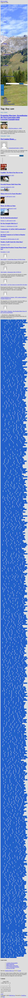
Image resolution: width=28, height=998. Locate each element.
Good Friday (10, 603)
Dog (18, 521)
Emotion (16, 542)
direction (21, 514)
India (11, 642)
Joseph (16, 661)
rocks (9, 821)
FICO (6, 568)
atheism (12, 375)
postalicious (22, 775)
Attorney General (9, 377)
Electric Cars (3, 539)
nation (2, 728)
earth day (5, 527)
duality (18, 526)
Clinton (6, 459)
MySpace (15, 726)
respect (22, 813)
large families (19, 672)
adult (8, 334)
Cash (22, 427)
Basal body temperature (11, 390)
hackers (14, 616)
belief (20, 394)
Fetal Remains (21, 567)
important (23, 640)
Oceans (24, 743)
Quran (20, 798)
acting (9, 330)
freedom (2, 585)
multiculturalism (18, 723)
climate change (20, 458)
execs (17, 555)
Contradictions (10, 480)
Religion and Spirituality (9, 808)
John (4, 659)
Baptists (25, 388)
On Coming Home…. (8, 139)
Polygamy (15, 773)
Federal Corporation (17, 563)
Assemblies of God (11, 372)
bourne (21, 411)
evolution (25, 553)
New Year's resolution (17, 735)
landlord (23, 671)
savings (24, 832)
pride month (22, 785)
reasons (15, 804)
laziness (6, 675)
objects (20, 743)
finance (2, 569)
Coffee (16, 461)
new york (24, 735)
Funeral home (11, 590)
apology (11, 363)
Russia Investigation (14, 826)
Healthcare (3, 620)
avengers (12, 380)
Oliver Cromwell (13, 745)
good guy (15, 603)
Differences (3, 514)
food (14, 577)
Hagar (17, 616)
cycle (8, 497)
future (2, 591)
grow (19, 614)
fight (9, 568)
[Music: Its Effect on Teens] (3, 203)
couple (22, 484)
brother (8, 415)
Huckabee (6, 633)
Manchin (25, 693)
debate (11, 501)
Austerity (6, 378)
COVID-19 (3, 487)
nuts (11, 741)
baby (22, 381)
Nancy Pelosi (7, 727)
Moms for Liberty (5, 717)
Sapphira (3, 832)
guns (25, 615)
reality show (24, 803)
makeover (7, 693)
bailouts (16, 385)
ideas (19, 637)
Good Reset (18, 604)
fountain (19, 581)
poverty (5, 777)
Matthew (3, 700)
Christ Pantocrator (16, 440)
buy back (23, 418)
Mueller (13, 723)
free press (16, 583)
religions (18, 808)
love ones (14, 691)
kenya (25, 666)
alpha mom (3, 342)
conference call (13, 473)
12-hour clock (19, 320)
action (12, 330)
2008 (22, 321)
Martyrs (9, 697)
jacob (22, 653)
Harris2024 (6, 617)
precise (23, 778)
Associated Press (8, 373)
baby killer (9, 382)
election (8, 534)
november (23, 740)
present (17, 781)
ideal (16, 637)
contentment (17, 479)
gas (12, 593)
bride (19, 414)
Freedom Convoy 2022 (10, 585)
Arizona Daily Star (9, 368)
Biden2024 (19, 399)
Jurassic (24, 663)
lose (1, 691)
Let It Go (16, 679)
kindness (12, 668)
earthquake (10, 527)
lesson (8, 679)
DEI (19, 505)
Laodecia (11, 672)
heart (7, 620)
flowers (12, 576)
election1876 (9, 536)
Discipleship (24, 516)
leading (2, 676)
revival (17, 817)
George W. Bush (20, 595)
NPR (2, 741)
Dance (24, 497)
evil (22, 553)
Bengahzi (7, 395)
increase (8, 642)
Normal (14, 739)
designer (2, 513)
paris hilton (13, 755)
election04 (8, 535)
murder (12, 725)
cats (5, 429)
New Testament (7, 735)
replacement (23, 811)
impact (13, 640)
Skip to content (4, 1)
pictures (23, 766)
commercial (8, 466)
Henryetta (16, 621)
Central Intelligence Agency (7, 431)
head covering (8, 619)
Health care (17, 619)
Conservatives (13, 476)
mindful (17, 711)
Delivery (10, 506)
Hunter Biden (18, 634)
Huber (2, 633)
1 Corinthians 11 (4, 320)
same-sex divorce (20, 829)
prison (6, 787)
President (8, 782)
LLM (16, 687)
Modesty (16, 715)
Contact (5, 43)
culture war (22, 495)
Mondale (16, 717)
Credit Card (23, 488)
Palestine (18, 752)
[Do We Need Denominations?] (5, 215)
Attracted (15, 377)
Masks (20, 697)
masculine (16, 697)
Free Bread (11, 583)
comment (15, 465)
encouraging (3, 543)
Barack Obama (5, 389)
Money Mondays (10, 718)
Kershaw (6, 667)
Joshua (20, 661)
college (6, 462)
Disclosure (5, 65)
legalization (7, 678)
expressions (22, 556)
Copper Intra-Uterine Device (18, 482)
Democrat (8, 508)
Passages (18, 755)
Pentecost (19, 760)
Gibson (6, 598)
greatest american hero (22, 611)
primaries (3, 786)
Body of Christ (12, 406)
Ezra (13, 557)
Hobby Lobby (24, 624)
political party (22, 772)
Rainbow (25, 799)
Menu (2, 90)
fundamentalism (8, 589)
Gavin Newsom (23, 593)
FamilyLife (3, 561)
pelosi (24, 758)
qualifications (24, 796)
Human (10, 633)
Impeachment (18, 640)
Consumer (17, 478)
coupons (6, 486)
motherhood (9, 722)
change (7, 432)
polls (12, 773)
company (13, 470)
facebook (16, 557)
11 (22, 148)
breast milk (12, 414)
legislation (12, 678)
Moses (21, 721)
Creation (21, 487)
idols (8, 638)
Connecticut (11, 475)
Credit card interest (12, 489)
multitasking (3, 725)
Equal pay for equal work (6, 548)
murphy (16, 725)
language (3, 672)
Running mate (23, 824)
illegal (12, 638)
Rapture (20, 800)
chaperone (11, 432)
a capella (24, 322)
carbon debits (8, 425)
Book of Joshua (10, 407)
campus (11, 422)
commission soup (15, 466)
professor (3, 790)
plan (2, 769)
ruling (18, 824)
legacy (25, 676)
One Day (19, 747)
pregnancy (3, 779)
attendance (24, 376)
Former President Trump (6, 580)
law (25, 674)
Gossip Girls (20, 607)
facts (20, 557)
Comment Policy (7, 54)
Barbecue (18, 389)
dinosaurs (11, 514)
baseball (19, 390)
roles (18, 821)
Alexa (2, 339)
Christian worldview (18, 446)
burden (19, 416)
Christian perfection (5, 445)
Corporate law (8, 483)
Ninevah (17, 738)
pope (2, 774)
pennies (14, 760)
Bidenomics (3, 401)
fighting (12, 568)
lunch (23, 691)
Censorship (18, 429)
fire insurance (5, 570)
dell (13, 506)
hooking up (3, 631)
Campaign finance (5, 422)
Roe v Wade (13, 821)
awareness (3, 381)
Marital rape (23, 694)
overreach (3, 752)
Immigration (3, 640)
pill (8, 768)
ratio (13, 802)
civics (22, 454)
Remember (3, 809)
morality (17, 719)
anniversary (6, 356)
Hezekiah (3, 623)
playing (11, 770)
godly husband (14, 602)
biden (10, 399)
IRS (21, 651)
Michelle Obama (22, 709)
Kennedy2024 (21, 666)
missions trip (14, 714)
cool (7, 482)
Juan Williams (13, 662)
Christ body (8, 440)
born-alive (17, 411)
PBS (11, 758)
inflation (24, 645)
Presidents (3, 785)
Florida (8, 576)
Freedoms (17, 586)
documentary (18, 520)
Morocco (7, 721)
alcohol (25, 338)
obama (24, 741)
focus (23, 576)
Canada (14, 422)
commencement (8, 465)
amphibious (10, 352)
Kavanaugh (3, 666)
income (4, 642)
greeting (10, 614)
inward (7, 651)
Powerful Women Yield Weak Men (11, 184)
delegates (22, 505)
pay (23, 757)
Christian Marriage (5, 444)
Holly (21, 625)
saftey (2, 829)
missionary (8, 714)
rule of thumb (13, 824)
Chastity (6, 435)
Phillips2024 (8, 765)
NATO (13, 730)
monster (21, 718)
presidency (3, 782)
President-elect (15, 783)
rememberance (9, 809)
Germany (3, 598)
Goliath (2, 603)
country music (18, 484)
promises (3, 791)
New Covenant (14, 732)
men (6, 706)
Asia (25, 371)
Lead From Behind (14, 675)
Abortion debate (15, 326)
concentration (19, 471)
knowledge (14, 671)
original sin (17, 749)
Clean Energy (19, 457)
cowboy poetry (9, 487)
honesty (20, 629)
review (14, 817)
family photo (16, 560)
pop (26, 773)
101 (9, 320)
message (18, 708)
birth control (23, 402)
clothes (22, 459)
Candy (6, 423)
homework (3, 629)
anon (18, 356)
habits (10, 616)
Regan (10, 807)
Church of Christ (17, 453)
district (21, 517)
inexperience (24, 644)
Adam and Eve (12, 331)
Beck (15, 393)
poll (10, 773)
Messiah (22, 708)
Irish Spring (17, 651)
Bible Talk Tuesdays (13, 398)
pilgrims (5, 768)
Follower (6, 577)
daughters (3, 500)
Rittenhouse (3, 820)
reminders (3, 811)
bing (6, 402)
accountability (12, 329)
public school (20, 795)
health (12, 619)
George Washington (5, 597)
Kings (6, 671)
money (19, 717)
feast (12, 563)
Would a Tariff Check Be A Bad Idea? (12, 242)
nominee (11, 739)
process (10, 789)
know (10, 671)
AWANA (20, 380)
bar (1, 389)
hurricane (24, 634)
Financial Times (22, 569)
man (18, 693)
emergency (14, 540)
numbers (8, 741)
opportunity (20, 748)
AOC (14, 362)
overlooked (17, 751)
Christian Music (13, 444)
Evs (1, 555)
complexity (3, 471)
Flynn (17, 576)
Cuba (11, 493)
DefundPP (15, 505)
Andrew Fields (11, 354)
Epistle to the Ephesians (6, 547)
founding (7, 581)
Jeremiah (3, 657)
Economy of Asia (9, 530)
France (2, 583)
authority (15, 378)
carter (20, 427)
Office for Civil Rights (9, 744)
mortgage (11, 721)
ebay (20, 527)
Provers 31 (13, 794)
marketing (14, 696)
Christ (4, 440)
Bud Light (15, 415)
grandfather (21, 610)
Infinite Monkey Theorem (16, 645)
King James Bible (13, 670)
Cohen (25, 461)
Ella (5, 540)
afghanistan (13, 335)
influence (3, 646)
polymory (20, 773)
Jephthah (22, 655)
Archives (5, 32)
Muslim (7, 726)
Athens (18, 375)
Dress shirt (14, 525)
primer (6, 786)
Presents (21, 781)
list (19, 685)
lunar (20, 691)
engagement (17, 543)
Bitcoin (13, 403)
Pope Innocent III (7, 774)
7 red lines (14, 322)
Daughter (21, 499)
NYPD (14, 741)
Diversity (3, 518)
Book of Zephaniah (18, 409)
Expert (17, 556)
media (14, 702)
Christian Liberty (17, 442)
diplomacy (16, 514)
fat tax (13, 561)
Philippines (24, 764)
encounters (21, 542)
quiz (14, 798)
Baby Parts (15, 382)
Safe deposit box (22, 828)
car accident (23, 424)
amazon (2, 343)
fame (2, 560)
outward (13, 751)
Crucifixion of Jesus (5, 493)
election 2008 (14, 534)
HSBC (24, 632)
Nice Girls (24, 736)
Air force (13, 337)
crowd (19, 492)
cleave (11, 458)
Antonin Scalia (9, 362)
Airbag (17, 337)
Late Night (15, 674)
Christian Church (17, 441)
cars (17, 427)
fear (10, 563)
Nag (25, 726)
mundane (8, 725)
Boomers (20, 410)
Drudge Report (7, 526)
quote (17, 798)
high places (11, 623)
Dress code (9, 525)
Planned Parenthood (10, 769)
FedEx (18, 564)
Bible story (21, 397)
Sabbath (24, 826)
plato (2, 770)
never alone (8, 732)
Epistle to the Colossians (20, 546)
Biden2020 (14, 399)
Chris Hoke (20, 439)
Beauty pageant (9, 393)
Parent (16, 753)
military (11, 711)
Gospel (22, 606)
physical (7, 766)
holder (2, 625)
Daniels (9, 499)
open (9, 748)
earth (2, 527)
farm (7, 561)
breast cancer (6, 414)
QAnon (18, 796)
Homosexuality (14, 629)
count (9, 484)
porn (26, 774)
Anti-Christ (11, 359)
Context (25, 479)
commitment (3, 467)
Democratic (3, 509)
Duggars (22, 526)
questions (11, 798)
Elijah (12, 539)
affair (2, 335)
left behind (21, 676)
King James (6, 670)
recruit (22, 805)
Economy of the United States (16, 531)
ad (5, 331)
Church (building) (8, 452)
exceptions (13, 555)
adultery (11, 334)
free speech (21, 583)
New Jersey (7, 734)
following (10, 577)
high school (16, 623)
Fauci (5, 563)
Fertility (16, 567)
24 (5, 322)
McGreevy (21, 701)
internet (22, 647)
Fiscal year (19, 574)
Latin (19, 674)
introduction (17, 650)
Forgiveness (11, 578)
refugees (7, 807)
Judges (17, 663)
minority (11, 713)
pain (13, 752)
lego (22, 678)
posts (2, 777)
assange (5, 372)
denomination (13, 510)
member (23, 704)
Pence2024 (6, 760)
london (19, 688)
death (2, 501)
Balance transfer (21, 385)
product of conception (21, 789)
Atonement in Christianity (9, 376)
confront (2, 474)
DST (15, 526)
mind (14, 711)
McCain (6, 701)
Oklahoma (18, 744)
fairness (2, 559)
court (10, 486)
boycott (11, 412)
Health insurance (23, 619)
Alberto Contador (19, 338)
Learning (11, 676)
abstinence (7, 328)
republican (7, 812)
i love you (7, 637)
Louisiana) (7, 691)
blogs (2, 406)
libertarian (22, 680)
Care (12, 425)
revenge (10, 817)
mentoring (3, 708)
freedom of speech (10, 586)
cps (14, 487)
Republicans (3, 813)
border (24, 410)
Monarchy (11, 717)
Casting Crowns (10, 428)
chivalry (19, 437)
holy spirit (15, 627)
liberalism (17, 680)
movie (21, 722)
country (12, 484)
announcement (13, 356)
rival (7, 820)
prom (17, 790)
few (1, 568)
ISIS (5, 653)
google (2, 606)
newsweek (12, 736)
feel (21, 564)
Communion (23, 469)
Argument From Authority (21, 367)
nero (21, 731)
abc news (21, 324)
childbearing (3, 437)
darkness (13, 499)
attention (2, 377)
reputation (8, 813)
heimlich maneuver (5, 621)
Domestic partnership (14, 522)
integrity (15, 646)
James (25, 653)
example (4, 555)
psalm (25, 794)
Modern (12, 715)
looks (22, 688)
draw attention (23, 523)
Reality (13, 803)
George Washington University (17, 597)
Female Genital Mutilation (10, 565)
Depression (8, 512)
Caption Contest (12, 424)
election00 (3, 535)
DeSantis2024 (14, 512)
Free (8, 583)
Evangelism (8, 553)
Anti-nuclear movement (6, 360)
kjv (8, 671)
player (8, 770)
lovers (17, 691)
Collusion (16, 462)
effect (18, 533)
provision (22, 794)
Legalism (3, 678)
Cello (15, 429)
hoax (19, 624)
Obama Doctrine (4, 743)
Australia (10, 378)
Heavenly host (15, 620)
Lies (9, 683)
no (25, 738)
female (2, 565)
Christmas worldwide (12, 450)
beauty (4, 393)
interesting (5, 647)
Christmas (17, 449)
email (7, 540)
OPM (16, 748)
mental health (17, 706)
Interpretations (4, 649)
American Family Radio (9, 348)
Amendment (3, 345)
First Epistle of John (10, 573)
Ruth (21, 826)
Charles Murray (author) (12, 433)
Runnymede (3, 825)
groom (15, 614)
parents (6, 755)
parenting (3, 755)
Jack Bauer (18, 653)
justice (3, 664)
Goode (22, 604)
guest (13, 615)
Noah (2, 739)
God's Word (3, 602)
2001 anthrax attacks (13, 321)
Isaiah (2, 653)
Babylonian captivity (5, 384)
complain (23, 470)
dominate (22, 522)
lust (25, 691)
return (2, 817)
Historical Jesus (11, 624)
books (24, 409)
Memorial (8, 705)
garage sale (15, 591)
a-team (8, 324)
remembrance (16, 809)
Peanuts (21, 758)
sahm (5, 829)
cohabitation (20, 461)
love (11, 691)
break (2, 414)
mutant (10, 726)
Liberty (2, 681)
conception (24, 471)
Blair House (3, 405)
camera (20, 420)
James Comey (4, 654)
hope (11, 631)
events (15, 553)
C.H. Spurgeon (14, 419)
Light (11, 684)
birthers (9, 403)
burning (23, 416)
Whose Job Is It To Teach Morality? (11, 193)
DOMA (7, 522)
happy (2, 617)
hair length (23, 616)
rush (7, 825)
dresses (19, 525)
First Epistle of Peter (20, 573)
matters (24, 698)
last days (10, 674)
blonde (4, 406)
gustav (2, 616)
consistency (19, 476)
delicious (3, 506)
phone (12, 765)
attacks (20, 376)
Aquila (14, 365)
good (5, 603)
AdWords (23, 334)
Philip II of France (17, 764)
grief (13, 614)
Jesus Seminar (9, 658)
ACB (19, 328)
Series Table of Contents (9, 76)
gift (13, 598)
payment (8, 758)
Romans (2, 822)
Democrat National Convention (18, 508)
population (17, 774)
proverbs (3, 794)
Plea (15, 770)
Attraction (19, 377)
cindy (16, 454)
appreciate (10, 365)
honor (23, 629)
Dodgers (14, 521)
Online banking (4, 748)
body (8, 406)
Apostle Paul (12, 364)
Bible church (22, 395)
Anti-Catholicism (4, 359)
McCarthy (11, 701)
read (23, 802)
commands (16, 463)
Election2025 (10, 538)
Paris (10, 755)
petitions (2, 764)
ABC (17, 324)
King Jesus (20, 670)
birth (12, 402)
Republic (3, 812)
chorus (8, 439)
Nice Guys (3, 738)
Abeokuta (3, 325)
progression (7, 790)
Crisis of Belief (12, 491)
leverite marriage (4, 680)
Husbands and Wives (14, 636)
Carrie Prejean (13, 427)
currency (16, 496)
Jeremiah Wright (8, 657)
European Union (10, 552)
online (23, 747)
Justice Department (10, 664)
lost (3, 691)
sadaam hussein (12, 828)
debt (26, 501)
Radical (17, 799)
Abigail (17, 325)
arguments (3, 368)
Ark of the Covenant (19, 368)
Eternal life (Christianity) (13, 551)
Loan (19, 687)
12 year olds (13, 320)
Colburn (2, 462)
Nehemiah (17, 731)
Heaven (10, 620)
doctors (9, 520)
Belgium (17, 394)
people (9, 761)
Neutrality (3, 732)
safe (17, 828)
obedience (16, 743)
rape (17, 800)
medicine (18, 702)
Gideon (10, 598)
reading (2, 803)
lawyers (2, 675)
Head (3, 619)
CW (6, 497)
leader (20, 675)
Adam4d (18, 331)
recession (9, 805)
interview (15, 649)
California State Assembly (11, 420)
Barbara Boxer (12, 389)
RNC (10, 820)
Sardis (14, 832)
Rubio (6, 824)
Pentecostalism (4, 761)
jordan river (12, 661)
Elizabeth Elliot (17, 539)
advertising (18, 334)
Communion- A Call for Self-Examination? (13, 229)
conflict (24, 473)
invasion (22, 650)
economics (22, 529)
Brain (16, 412)
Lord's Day (23, 689)
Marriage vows (24, 696)
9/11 (21, 322)
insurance (10, 646)
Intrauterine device (10, 650)
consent (2, 476)
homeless (12, 628)
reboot (2, 805)
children (13, 437)
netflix (23, 731)
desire (6, 513)
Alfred (10, 339)
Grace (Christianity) (14, 610)
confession (19, 473)
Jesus (25, 657)
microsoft (7, 710)
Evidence (19, 553)
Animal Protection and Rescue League (9, 355)
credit (19, 488)
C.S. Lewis (20, 419)
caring (15, 425)
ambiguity (20, 343)
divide (6, 518)
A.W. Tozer (13, 324)
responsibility (11, 815)
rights (18, 819)
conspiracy (24, 476)
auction (2, 378)
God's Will (24, 600)
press (6, 785)
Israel (10, 653)
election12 (22, 535)
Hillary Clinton (4, 624)
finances (6, 569)
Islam (7, 653)
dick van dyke (19, 513)
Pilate (2, 768)
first (21, 570)
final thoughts (24, 568)
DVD (25, 526)
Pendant (11, 760)
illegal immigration (18, 638)
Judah (24, 662)
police (17, 772)
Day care (16, 500)
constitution (11, 478)
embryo (10, 540)
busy (19, 418)
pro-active (14, 787)
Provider (18, 794)
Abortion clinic (8, 326)
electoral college (21, 538)
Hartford (11, 617)
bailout (12, 385)
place (20, 768)
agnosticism (3, 337)
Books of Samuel (14, 410)
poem (14, 772)
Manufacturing (8, 694)
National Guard (15, 728)
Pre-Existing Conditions (9, 778)
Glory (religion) (6, 600)
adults (14, 334)
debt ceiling (3, 503)
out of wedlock (7, 751)
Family (8, 136)
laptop (14, 672)
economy (3, 530)
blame (7, 405)
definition (22, 504)
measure (11, 702)
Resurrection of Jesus (5, 816)
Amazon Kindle (8, 343)
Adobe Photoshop (14, 333)
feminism (3, 567)
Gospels (15, 607)
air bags (9, 337)
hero (20, 621)
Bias (15, 395)
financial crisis (15, 569)
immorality (8, 640)
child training (20, 436)
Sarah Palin (10, 832)
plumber (11, 772)
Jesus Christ (3, 658)
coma (19, 462)
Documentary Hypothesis (6, 521)
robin (19, 820)
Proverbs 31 (7, 794)
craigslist (17, 487)
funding (6, 590)
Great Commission (12, 611)
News (2, 112)
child (10, 436)
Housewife (14, 632)
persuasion (17, 762)
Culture (9, 495)
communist (3, 470)
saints (7, 829)
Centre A (15, 431)
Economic (17, 529)
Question (7, 798)
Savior (2, 833)
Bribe (16, 414)
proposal (20, 791)
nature (4, 731)
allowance (10, 341)
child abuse (14, 436)
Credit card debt (4, 489)
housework (19, 632)
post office (17, 775)
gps (6, 610)
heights (24, 620)
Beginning (18, 393)
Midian (23, 710)
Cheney (18, 435)
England (4, 544)
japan (13, 654)
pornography (3, 775)
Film (20, 568)
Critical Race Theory (5, 492)
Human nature (15, 633)
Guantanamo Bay (8, 615)
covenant (21, 486)
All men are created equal (20, 339)
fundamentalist (15, 589)
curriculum (20, 496)
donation (6, 523)
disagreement (4, 516)
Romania (25, 821)
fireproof (18, 570)
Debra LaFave (21, 501)
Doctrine (13, 520)
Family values (22, 560)
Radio (21, 799)
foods (16, 577)
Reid (13, 807)
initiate (6, 646)
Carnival (24, 425)
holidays (13, 625)
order (24, 748)
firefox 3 (14, 570)
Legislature (17, 678)
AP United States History (21, 362)
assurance (8, 375)
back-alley (6, 385)
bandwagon (14, 386)
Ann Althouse (21, 355)
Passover (3, 756)
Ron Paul (16, 822)
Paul (13, 757)
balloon (6, 386)
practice (17, 777)
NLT (23, 738)
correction (14, 483)
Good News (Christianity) (9, 604)
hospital (22, 631)
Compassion (18, 470)
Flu (14, 576)
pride (18, 785)
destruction (13, 513)
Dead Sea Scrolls (22, 500)
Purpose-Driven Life (8, 796)
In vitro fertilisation (11, 641)
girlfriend (20, 598)
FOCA (20, 576)
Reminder (21, 809)
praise (21, 777)
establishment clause (11, 550)
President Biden (13, 782)
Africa (17, 335)
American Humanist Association (8, 350)
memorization (21, 705)
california (3, 420)
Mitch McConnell (22, 714)
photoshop (3, 766)
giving (7, 599)
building (5, 416)
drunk (12, 526)
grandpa (2, 611)
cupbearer (5, 496)
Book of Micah (17, 407)
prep (24, 779)
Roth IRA (3, 824)
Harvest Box (16, 617)
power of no (13, 777)
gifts (15, 598)
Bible (17, 395)
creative (12, 488)
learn (8, 676)
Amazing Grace (22, 342)
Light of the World (17, 684)
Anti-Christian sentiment (19, 359)
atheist (15, 375)
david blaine (11, 500)
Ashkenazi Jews (20, 371)
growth (2, 615)
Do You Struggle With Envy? (9, 223)
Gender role (10, 594)
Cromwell (12, 492)
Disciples (19, 516)
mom (19, 715)
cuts (4, 497)
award (23, 380)
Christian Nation (20, 444)
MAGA (13, 692)
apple (6, 365)
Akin (26, 337)
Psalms (2, 795)
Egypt (21, 533)
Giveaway (3, 599)
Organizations (11, 749)
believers (3, 395)
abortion (2, 326)
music (19, 725)
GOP (19, 606)
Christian (3, 441)
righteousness (13, 819)
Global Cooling (12, 599)
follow (2, 577)
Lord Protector (10, 689)
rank (15, 800)
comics (5, 463)
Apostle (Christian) (18, 363)
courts (12, 486)
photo (16, 765)
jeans (16, 654)
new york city (4, 736)
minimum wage (22, 711)
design (23, 512)
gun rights (21, 615)
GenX (15, 595)
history (16, 624)
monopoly (17, 718)
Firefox (10, 570)
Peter (21, 762)
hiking (20, 623)
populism (22, 774)
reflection (3, 807)
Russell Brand (4, 826)
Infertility (8, 645)
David (6, 500)
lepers (2, 679)
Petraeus (6, 764)
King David (19, 668)
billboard (3, 402)
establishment (4, 550)
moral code (12, 719)
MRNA (2, 723)
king (15, 668)
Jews (14, 658)
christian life (24, 442)
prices (12, 785)
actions (15, 330)
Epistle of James (11, 546)
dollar (2, 522)
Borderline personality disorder (8, 411)
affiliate (5, 335)
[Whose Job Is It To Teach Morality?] (5, 190)
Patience (16, 756)
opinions (12, 748)
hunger (13, 634)
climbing (3, 459)
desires (9, 513)
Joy (9, 662)
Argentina (8, 367)
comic (2, 463)
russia (8, 826)
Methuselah (3, 709)
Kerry (2, 667)
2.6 (7, 321)
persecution (21, 761)
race (23, 798)
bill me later (21, 401)
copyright (3, 483)
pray (24, 777)
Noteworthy (3, 136)
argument (13, 367)
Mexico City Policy (14, 709)
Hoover (7, 631)
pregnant (8, 779)
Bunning (16, 416)
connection (16, 475)
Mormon (21, 719)
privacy (9, 787)
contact (21, 478)
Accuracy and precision (20, 329)
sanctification (16, 830)
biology (9, 402)
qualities (2, 798)
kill (21, 667)
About (4, 21)
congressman (19, 474)
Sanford (21, 830)
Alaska (6, 338)
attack (17, 376)
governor (3, 610)
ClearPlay (8, 458)
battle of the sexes (18, 392)
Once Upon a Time (5, 747)
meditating (23, 702)
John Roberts (19, 659)
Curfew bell (10, 496)
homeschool (17, 628)
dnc (24, 518)
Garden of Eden (21, 591)
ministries (6, 713)
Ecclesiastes (24, 527)
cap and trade (11, 423)
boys (14, 412)
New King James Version (15, 734)
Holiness (17, 625)
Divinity (17, 518)
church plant (7, 454)
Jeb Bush (19, 654)
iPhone (10, 651)
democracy (3, 508)
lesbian (5, 679)
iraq (13, 651)
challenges (3, 432)
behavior (23, 393)
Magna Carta (22, 692)
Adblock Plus (23, 331)
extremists (3, 557)
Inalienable (18, 641)
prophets (15, 791)
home (8, 628)
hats (22, 617)
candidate (3, 423)
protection (13, 792)
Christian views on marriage (7, 446)
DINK (7, 514)
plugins (7, 772)
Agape (20, 335)
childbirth (8, 437)
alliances (6, 341)
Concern (2, 473)
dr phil (13, 523)
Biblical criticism (22, 398)
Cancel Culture (20, 422)
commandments (10, 463)
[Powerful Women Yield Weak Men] (5, 181)
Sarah (6, 832)
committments (4, 469)
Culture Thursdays (15, 495)
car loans (3, 425)
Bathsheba (4, 392)
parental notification (22, 753)
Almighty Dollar (18, 341)
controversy (16, 480)
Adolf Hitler (21, 333)
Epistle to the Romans (17, 547)
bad (9, 385)
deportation (3, 512)
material (20, 698)
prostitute (24, 791)
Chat (9, 435)
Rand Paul (11, 800)
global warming (19, 599)
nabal (22, 726)
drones (2, 526)
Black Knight (22, 403)
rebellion (23, 804)
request (13, 813)
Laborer (19, 671)
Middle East (18, 710)
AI (6, 337)
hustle (20, 636)
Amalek (12, 342)
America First (13, 345)
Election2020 (21, 536)
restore (15, 815)
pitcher (13, 768)
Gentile (11, 595)
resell (19, 813)
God (14, 600)
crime (4, 491)
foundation (22, 580)
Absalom (3, 328)
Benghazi (11, 395)
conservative (7, 476)
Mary (12, 697)
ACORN (6, 330)
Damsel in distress (19, 497)
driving (22, 525)
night (14, 738)
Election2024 (4, 538)
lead (9, 675)
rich (24, 817)
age (23, 335)
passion (22, 755)
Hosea (18, 631)
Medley (2, 704)
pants (9, 753)
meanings (7, 702)
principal (18, 786)
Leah (5, 676)
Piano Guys (15, 766)
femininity (22, 565)
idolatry (4, 638)
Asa (7, 371)
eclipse (13, 529)
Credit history (20, 489)
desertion (20, 512)
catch (15, 428)
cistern (19, 454)
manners (2, 694)
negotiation (11, 731)
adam (7, 331)
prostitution (3, 792)
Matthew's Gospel (23, 700)
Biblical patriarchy (5, 399)
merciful (11, 708)
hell (13, 621)
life (11, 683)
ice (10, 637)
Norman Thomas (20, 739)
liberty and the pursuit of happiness (12, 681)
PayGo (4, 758)
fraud (5, 583)
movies (25, 722)
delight (6, 506)
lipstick (16, 685)
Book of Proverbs (10, 409)
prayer (2, 778)
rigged (5, 819)
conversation (22, 480)
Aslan (2, 372)
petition (24, 762)
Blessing (11, 405)
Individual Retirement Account (8, 644)
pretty (9, 785)
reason (11, 804)
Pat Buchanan (11, 756)
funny (23, 590)
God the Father (18, 600)
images (24, 638)
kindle (8, 668)
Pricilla (15, 785)
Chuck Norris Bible (22, 450)
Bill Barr (11, 401)
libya (7, 683)
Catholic (19, 428)
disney (13, 517)
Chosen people (13, 439)
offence (2, 744)
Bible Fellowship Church (12, 397)
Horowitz (14, 631)
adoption (3, 334)
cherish (21, 435)
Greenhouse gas (4, 614)
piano (11, 766)
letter (19, 679)
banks (22, 386)
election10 (17, 535)
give (26, 598)
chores (5, 439)
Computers (13, 471)
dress (6, 525)
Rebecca (19, 804)
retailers (12, 816)
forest (7, 578)
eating (17, 527)
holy (12, 627)
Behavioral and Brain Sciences (8, 394)
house (5, 632)
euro (2, 552)
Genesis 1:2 (7, 595)
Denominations (19, 510)
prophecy (11, 791)
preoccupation (19, 779)
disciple (15, 516)
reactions (20, 802)
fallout (24, 559)
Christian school (13, 445)
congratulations (8, 474)
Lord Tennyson (16, 689)
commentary (20, 465)
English (8, 544)
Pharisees (11, 764)
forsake (13, 580)
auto (8, 380)
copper (9, 482)
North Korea (14, 740)
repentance (18, 811)
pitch (10, 768)
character (16, 432)
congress (14, 474)
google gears (15, 606)
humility (6, 634)
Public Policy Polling (12, 795)
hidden (6, 623)
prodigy (14, 789)
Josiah (23, 661)
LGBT (9, 680)
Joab (25, 658)
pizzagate (17, 768)
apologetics (7, 363)
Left (18, 676)
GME (11, 600)
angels (20, 354)
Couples (2, 486)
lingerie (10, 685)
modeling (3, 715)
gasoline (15, 593)
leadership (24, 675)
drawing (2, 525)
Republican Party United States (17, 812)
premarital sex (13, 779)
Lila (22, 684)
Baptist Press (20, 388)
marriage (18, 696)
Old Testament (6, 745)
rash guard (7, 802)
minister (2, 713)
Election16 (3, 536)
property (7, 791)
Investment (3, 651)
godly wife (20, 602)
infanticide (3, 645)
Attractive (24, 377)
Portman (8, 775)
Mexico (8, 709)
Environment (13, 544)
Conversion (3, 482)
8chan (18, 322)
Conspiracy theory (5, 478)
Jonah (8, 661)
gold (24, 602)
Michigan (3, 710)
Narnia (14, 727)
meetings (6, 704)
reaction (16, 802)
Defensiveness (13, 504)
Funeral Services (18, 590)
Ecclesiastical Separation (6, 529)
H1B (5, 616)
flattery (4, 576)
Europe (4, 552)
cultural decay (23, 493)
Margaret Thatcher (16, 694)
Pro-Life (23, 787)
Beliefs (23, 394)
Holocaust (8, 627)
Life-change (20, 683)
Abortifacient (22, 325)
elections (15, 538)
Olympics (20, 745)
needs (7, 731)
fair (23, 557)
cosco (18, 483)
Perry (17, 761)
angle (25, 354)
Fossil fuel (18, 580)
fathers (24, 561)
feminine (18, 565)
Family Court (10, 560)
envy (18, 544)
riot (24, 819)
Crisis (7, 491)
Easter (14, 527)
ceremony (20, 431)
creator (15, 488)
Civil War (10, 456)
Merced (7, 708)
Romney (12, 822)
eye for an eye (8, 557)
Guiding (17, 615)
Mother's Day (4, 722)
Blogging (24, 405)
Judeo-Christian (4, 663)
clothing (2, 461)
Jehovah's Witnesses (14, 655)
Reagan (6, 803)
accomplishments (4, 329)
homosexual (8, 629)
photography (20, 765)
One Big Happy (13, 747)
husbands (7, 636)
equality (14, 548)
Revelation (6, 817)
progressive (13, 790)
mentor (22, 706)
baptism (2, 388)
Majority (2, 693)
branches (20, 412)
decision (14, 503)
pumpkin (25, 795)
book (17, 406)
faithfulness (14, 559)
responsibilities (4, 815)
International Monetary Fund (13, 647)
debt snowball (9, 503)
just (1, 664)
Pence (2, 760)
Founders (3, 581)
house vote (9, 632)
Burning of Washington (6, 418)
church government (8, 453)
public (5, 795)
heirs (10, 621)
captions (18, 424)
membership (3, 705)
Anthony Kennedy (21, 358)
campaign (25, 420)
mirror (18, 713)
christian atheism (8, 441)
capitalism (3, 424)
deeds (8, 504)
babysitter (12, 384)
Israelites (13, 653)
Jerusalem (22, 657)
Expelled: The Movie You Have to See (12, 172)
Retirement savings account (20, 816)
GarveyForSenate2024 (6, 593)
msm (5, 723)
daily (13, 497)
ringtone (21, 819)
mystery (19, 726)
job (26, 658)
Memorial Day (14, 705)
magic (17, 692)
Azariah (7, 381)
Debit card (15, 501)
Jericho (14, 657)
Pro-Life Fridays (4, 789)
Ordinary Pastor (4, 749)
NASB (18, 727)
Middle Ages (13, 710)
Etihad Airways (22, 551)
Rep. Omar (9, 811)
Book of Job (3, 407)
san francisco (9, 830)
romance (21, 821)
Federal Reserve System (11, 564)
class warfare (13, 457)
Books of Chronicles (5, 410)
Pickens (20, 766)
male (10, 693)
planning (18, 769)
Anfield (16, 354)
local (21, 687)
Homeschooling (23, 628)
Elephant (9, 539)
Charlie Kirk (21, 433)
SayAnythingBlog (8, 833)
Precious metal (18, 778)
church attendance (17, 452)
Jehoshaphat (7, 655)
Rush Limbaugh (12, 825)
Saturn (20, 832)
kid (11, 667)
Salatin (10, 829)
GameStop (6, 591)
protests (22, 792)
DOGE (20, 521)
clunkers (6, 461)
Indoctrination (18, 644)
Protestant (18, 792)
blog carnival (19, 405)
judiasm (21, 663)
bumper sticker (10, 416)
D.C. (11, 497)
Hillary (24, 623)
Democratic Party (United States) (13, 509)
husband (2, 636)
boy (24, 411)
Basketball (23, 390)
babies (19, 381)
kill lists (23, 667)
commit (20, 466)
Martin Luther (4, 697)
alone (24, 341)
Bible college (4, 397)
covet (24, 486)
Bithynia (17, 403)
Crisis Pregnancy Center (21, 491)
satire (17, 832)
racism (7, 799)
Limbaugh (3, 685)
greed (5, 612)
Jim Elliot (21, 658)
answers (21, 356)
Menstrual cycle (10, 706)
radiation (14, 799)
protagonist (8, 792)
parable (12, 753)
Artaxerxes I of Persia (5, 369)
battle (12, 392)
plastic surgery (23, 769)
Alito (13, 339)
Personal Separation (5, 762)
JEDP (23, 654)
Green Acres (12, 612)
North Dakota (7, 740)
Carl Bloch (19, 425)
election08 (12, 535)
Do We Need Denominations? (9, 218)
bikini (7, 401)
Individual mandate (22, 642)
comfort (23, 462)
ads (5, 334)
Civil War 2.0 (16, 456)
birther (6, 403)
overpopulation (23, 751)
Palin (22, 752)
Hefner (20, 620)
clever (15, 458)
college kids (10, 462)
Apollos (2, 363)
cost (7, 484)
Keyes (9, 667)
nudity (4, 741)
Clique (19, 459)
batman (9, 392)
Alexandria (6, 339)
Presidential (21, 783)
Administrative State (5, 333)
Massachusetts (15, 698)
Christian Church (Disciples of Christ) (13, 442)
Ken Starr (15, 666)
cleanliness (3, 458)
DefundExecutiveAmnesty (7, 505)
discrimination (8, 517)
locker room (10, 688)
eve (12, 553)
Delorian (16, 506)
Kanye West (17, 664)
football (19, 577)
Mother (24, 721)
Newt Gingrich (18, 736)
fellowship (25, 564)
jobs (1, 659)
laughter (22, 674)
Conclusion (7, 473)
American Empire (15, 347)
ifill (10, 638)
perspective (12, 762)
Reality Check (18, 803)
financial (10, 569)
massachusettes (8, 698)
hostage (25, 631)
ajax (24, 337)
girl (17, 598)
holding (5, 625)
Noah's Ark (6, 739)
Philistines (3, 765)
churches (13, 454)
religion (2, 808)
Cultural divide (4, 495)
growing (22, 614)
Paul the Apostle (18, 757)
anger (23, 354)
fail (22, 557)
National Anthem (7, 728)
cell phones (10, 429)
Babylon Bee (21, 382)
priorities (22, 786)
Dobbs (2, 520)
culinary (14, 493)
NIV (21, 738)
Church (2, 452)
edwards (15, 533)
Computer (8, 471)
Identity (22, 637)
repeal (14, 811)
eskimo (20, 548)
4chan (10, 322)
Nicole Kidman (9, 738)
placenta (24, 768)
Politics (5, 112)
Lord (5, 689)
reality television (4, 804)
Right (8, 819)
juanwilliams (20, 662)
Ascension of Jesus (12, 371)
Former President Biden (19, 578)
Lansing (7, 672)
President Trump (7, 783)
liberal (13, 680)
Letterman (23, 679)
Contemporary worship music (7, 479)
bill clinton (15, 401)
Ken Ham (10, 666)
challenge (25, 431)
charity (20, 432)
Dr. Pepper (17, 523)
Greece (2, 612)
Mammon (14, 693)
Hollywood (3, 627)
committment (20, 467)
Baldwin (2, 386)
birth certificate (16, 402)
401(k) (7, 322)
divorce (21, 518)
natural (16, 730)
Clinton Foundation (12, 459)
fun (4, 589)
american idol (19, 350)
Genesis (2, 595)
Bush (12, 418)
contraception (4, 480)
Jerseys (17, 657)
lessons (11, 679)
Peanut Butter (16, 758)
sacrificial (7, 828)
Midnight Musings (5, 711)
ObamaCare (11, 743)
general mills (24, 594)
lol (16, 688)
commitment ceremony (11, 467)
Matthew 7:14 (8, 700)
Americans (5, 352)
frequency (21, 586)
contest (21, 479)
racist (10, 799)
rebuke (5, 805)
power (8, 777)
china (16, 437)
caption (7, 424)
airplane (21, 337)
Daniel (5, 499)
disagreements (10, 516)
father (16, 561)
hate (20, 617)
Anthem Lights (13, 358)
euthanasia (16, 552)
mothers (14, 722)
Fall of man (20, 559)
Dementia (21, 506)
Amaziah (17, 342)
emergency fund (10, 542)
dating (17, 499)
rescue (16, 813)
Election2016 (15, 536)
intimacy (19, 649)
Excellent (9, 555)
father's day (20, 561)
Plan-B (4, 769)
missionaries (3, 714)
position (12, 775)
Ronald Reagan (22, 822)
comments (3, 466)
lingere (7, 685)
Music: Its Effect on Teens (8, 206)
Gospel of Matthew (8, 607)
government (11, 608)
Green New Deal (19, 612)
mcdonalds (15, 701)
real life (9, 803)
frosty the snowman (15, 587)
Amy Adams (16, 352)
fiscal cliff (14, 574)
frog (7, 587)
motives (18, 722)
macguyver (9, 692)
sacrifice (2, 828)
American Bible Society (13, 346)
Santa (24, 830)
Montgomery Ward (5, 719)
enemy (13, 543)
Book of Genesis (22, 406)
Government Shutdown (20, 608)
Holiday (9, 625)
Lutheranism (3, 692)
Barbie (22, 389)
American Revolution (10, 351)
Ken (7, 666)
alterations (8, 342)
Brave (23, 412)
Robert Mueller (14, 820)
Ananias (6, 354)
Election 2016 (20, 534)
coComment (11, 461)
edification (3, 533)
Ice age (13, 637)
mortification (16, 721)
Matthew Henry (15, 700)
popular (13, 774)
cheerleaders (13, 435)
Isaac (23, 651)
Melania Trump (12, 704)
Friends (4, 587)
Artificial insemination (16, 369)
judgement (13, 663)
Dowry (9, 523)
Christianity (3, 448)
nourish (18, 740)
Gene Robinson (17, 594)
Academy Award (14, 328)
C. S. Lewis (8, 419)
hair (20, 616)
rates (11, 802)
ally (14, 341)
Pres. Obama (13, 781)
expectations (8, 556)
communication (16, 469)
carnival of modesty (5, 427)
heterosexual (24, 621)
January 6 (9, 654)
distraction (17, 517)
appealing (3, 365)
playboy (5, 770)
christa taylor (23, 440)
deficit (18, 504)
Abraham (21, 326)
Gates (18, 593)
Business (16, 418)
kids (19, 667)
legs (24, 678)
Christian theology (21, 445)
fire (1, 570)
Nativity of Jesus (7, 730)
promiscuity (21, 790)
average (15, 380)
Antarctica (8, 358)
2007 (19, 321)
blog (14, 405)
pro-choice (18, 787)
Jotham (2, 662)
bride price (22, 414)
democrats (7, 510)
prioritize (3, 787)
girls (24, 598)
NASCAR (22, 727)
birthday (2, 403)
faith (5, 559)
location (6, 688)
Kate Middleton (23, 664)
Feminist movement (9, 567)
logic (15, 688)
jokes (5, 661)
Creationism (7, 488)
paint (15, 752)
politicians (3, 773)
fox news (23, 582)
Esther (5, 551)
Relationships (23, 807)
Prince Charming (12, 786)
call (18, 420)
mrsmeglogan (12, 148)
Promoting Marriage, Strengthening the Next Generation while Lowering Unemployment (14, 117)
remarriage (22, 808)
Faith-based (9, 559)
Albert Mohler (11, 338)
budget (19, 415)
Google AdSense (8, 606)
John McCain (13, 659)
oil (15, 744)
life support (14, 683)
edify (7, 533)
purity (2, 796)
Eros (17, 548)
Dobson (5, 520)
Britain (5, 415)
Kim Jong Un (4, 668)
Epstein (23, 547)
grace (8, 610)
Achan (2, 330)
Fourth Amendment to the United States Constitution (12, 582)
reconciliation (15, 805)
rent (6, 811)
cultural (18, 493)
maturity (2, 701)
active (19, 330)
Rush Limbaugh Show (21, 825)
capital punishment (19, 423)
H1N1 (7, 616)
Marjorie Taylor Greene (6, 696)
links (14, 685)
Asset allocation (19, 372)
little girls (12, 687)
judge (9, 663)
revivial (21, 817)
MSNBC (9, 723)
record (19, 805)
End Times (8, 543)
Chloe (23, 437)
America (8, 345)
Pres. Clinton (7, 781)
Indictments (15, 642)
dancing (2, 499)
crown (22, 492)
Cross (16, 492)
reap (9, 804)
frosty (10, 587)
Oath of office (19, 741)
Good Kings (20, 603)
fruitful (22, 587)
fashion (10, 561)
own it (6, 752)
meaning (2, 702)
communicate (10, 469)
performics (13, 761)
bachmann (17, 384)
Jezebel (17, 658)
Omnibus (24, 745)
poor (24, 773)
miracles (15, 713)
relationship (17, 807)
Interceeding (20, 646)
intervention (10, 649)
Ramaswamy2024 (5, 800)
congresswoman (4, 475)
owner (9, 752)
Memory (2, 706)
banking (19, 386)
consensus (21, 475)
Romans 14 (7, 822)
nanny (11, 727)
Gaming (10, 591)
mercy (14, 708)
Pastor (6, 756)
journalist (6, 662)
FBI (8, 563)
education (10, 533)
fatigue (2, 563)
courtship (16, 486)
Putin (14, 796)
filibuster (16, 568)
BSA (12, 415)
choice (2, 439)
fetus (26, 567)
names (2, 727)
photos (24, 765)
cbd (7, 429)
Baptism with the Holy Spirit (10, 388)
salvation (14, 829)
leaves (15, 676)
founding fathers (13, 581)
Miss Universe (23, 713)
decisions (19, 503)
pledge (17, 770)
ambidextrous (15, 343)
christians (13, 449)
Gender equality (4, 594)
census (23, 429)
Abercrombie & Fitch (10, 325)
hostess (2, 632)
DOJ (23, 521)
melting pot (18, 704)
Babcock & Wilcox (13, 381)
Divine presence (11, 518)
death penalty (6, 501)
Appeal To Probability (20, 364)
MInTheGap (3, 5)
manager (21, 693)
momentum (23, 715)
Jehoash (2, 655)
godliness (8, 602)
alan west (3, 338)
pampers (6, 753)
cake (25, 419)
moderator (7, 715)
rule (9, 824)
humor (9, 634)
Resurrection (20, 815)
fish (23, 574)
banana (10, 386)
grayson (6, 611)
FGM (4, 568)
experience (13, 556)
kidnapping (15, 667)
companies (8, 470)
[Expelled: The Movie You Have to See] (4, 169)
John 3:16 (7, 659)
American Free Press (20, 348)
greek (8, 612)
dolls (4, 522)
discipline (3, 517)
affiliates (9, 335)
